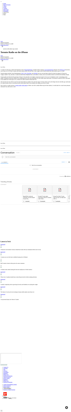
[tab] (4, 162)
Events (4, 7)
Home (4, 3)
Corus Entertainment (48, 69)
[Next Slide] (69, 195)
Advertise (5, 368)
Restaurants (5, 11)
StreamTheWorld (28, 69)
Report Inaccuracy (5, 45)
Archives (5, 371)
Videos (4, 6)
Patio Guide (6, 9)
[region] (35, 164)
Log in (65, 152)
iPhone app (62, 69)
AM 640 (35, 73)
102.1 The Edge (27, 73)
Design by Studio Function (9, 389)
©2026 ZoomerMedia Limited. (10, 384)
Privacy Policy (6, 378)
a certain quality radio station (21, 85)
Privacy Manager (7, 388)
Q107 (22, 73)
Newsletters (5, 372)
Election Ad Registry (7, 376)
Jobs (4, 369)
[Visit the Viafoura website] (67, 176)
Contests (5, 8)
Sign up (68, 152)
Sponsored (3, 244)
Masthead (5, 373)
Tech (2, 41)
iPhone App (6, 374)
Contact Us (5, 367)
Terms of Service (7, 377)
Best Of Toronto (6, 4)
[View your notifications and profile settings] (69, 162)
